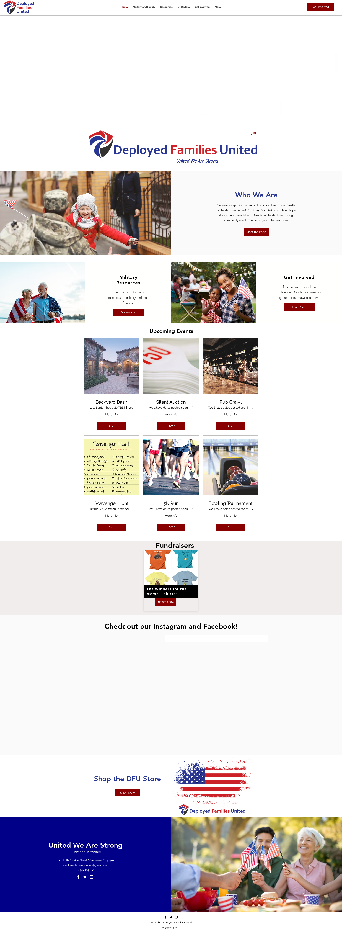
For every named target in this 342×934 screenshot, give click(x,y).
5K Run (171, 503)
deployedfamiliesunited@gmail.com (85, 865)
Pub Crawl (231, 402)
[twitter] (85, 877)
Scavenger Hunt (111, 503)
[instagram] (91, 877)
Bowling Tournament (231, 503)
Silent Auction (171, 402)
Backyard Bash (111, 402)
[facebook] (78, 877)
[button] (167, 7)
